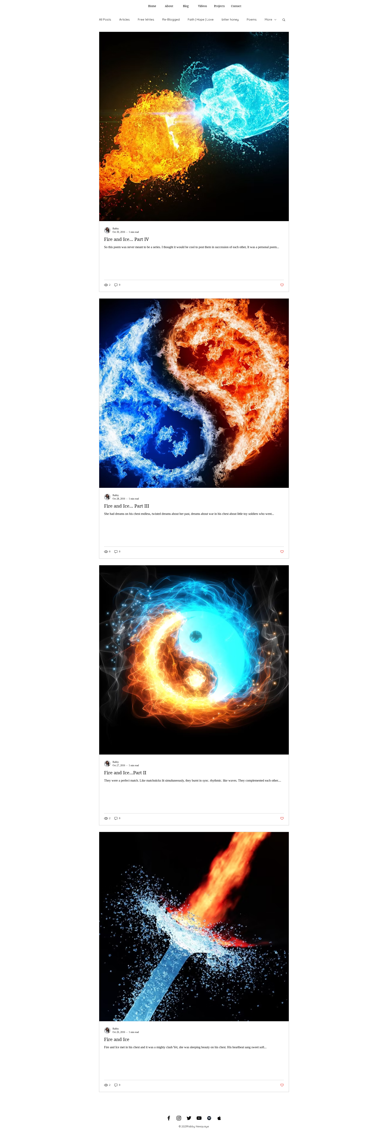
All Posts (105, 19)
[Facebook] (169, 1118)
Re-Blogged (171, 19)
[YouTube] (199, 1118)
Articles (124, 19)
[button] (284, 20)
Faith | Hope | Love (201, 19)
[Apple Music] (219, 1118)
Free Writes (146, 19)
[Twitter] (189, 1118)
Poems (252, 19)
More (268, 19)
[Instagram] (179, 1118)
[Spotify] (209, 1118)
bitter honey (230, 19)
